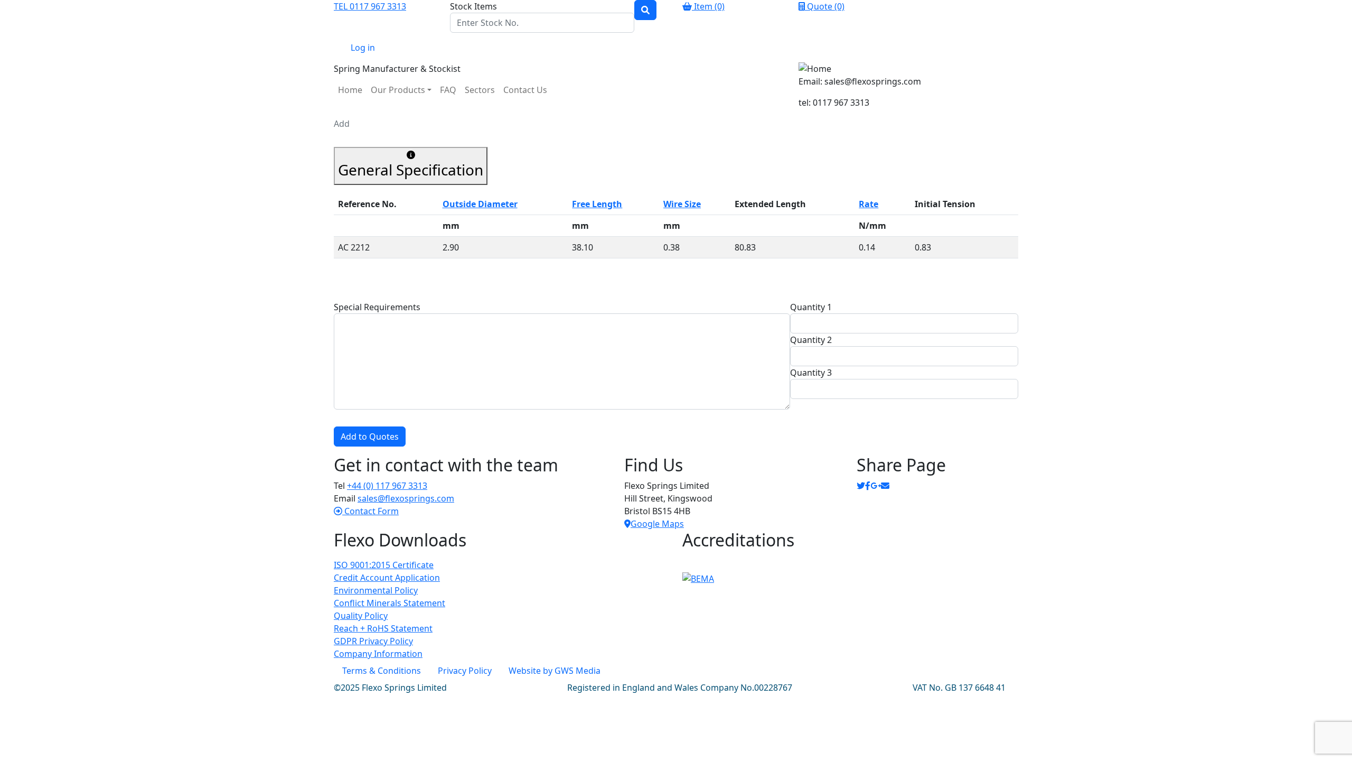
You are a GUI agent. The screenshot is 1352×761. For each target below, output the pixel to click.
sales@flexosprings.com (406, 498)
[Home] (908, 68)
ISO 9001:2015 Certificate (384, 565)
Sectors (480, 90)
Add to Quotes (370, 436)
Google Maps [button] (657, 524)
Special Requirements (377, 307)
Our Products (398, 90)
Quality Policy (361, 615)
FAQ (448, 90)
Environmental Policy (376, 590)
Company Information (378, 654)
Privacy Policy (465, 670)
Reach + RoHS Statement (383, 628)
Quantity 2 (811, 340)
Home (350, 90)
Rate (868, 204)
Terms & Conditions (381, 670)
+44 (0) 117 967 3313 (387, 485)
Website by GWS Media (554, 670)
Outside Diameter (480, 204)
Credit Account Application (387, 577)
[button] (366, 511)
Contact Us (525, 90)
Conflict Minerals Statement (389, 603)
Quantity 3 (811, 372)
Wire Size (682, 204)
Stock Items (473, 6)
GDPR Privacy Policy (373, 641)
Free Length (597, 204)
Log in (363, 47)
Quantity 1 (811, 307)
